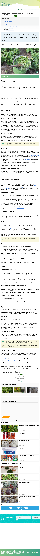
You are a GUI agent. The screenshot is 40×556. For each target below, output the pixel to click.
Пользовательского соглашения (30, 519)
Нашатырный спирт (5, 321)
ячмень (14, 224)
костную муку (11, 187)
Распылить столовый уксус (12, 26)
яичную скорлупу (19, 187)
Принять (34, 552)
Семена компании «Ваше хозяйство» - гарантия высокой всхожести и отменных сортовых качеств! (29, 426)
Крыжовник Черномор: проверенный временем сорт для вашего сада (28, 489)
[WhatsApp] (24, 378)
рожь (8, 224)
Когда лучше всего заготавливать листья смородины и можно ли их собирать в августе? (29, 467)
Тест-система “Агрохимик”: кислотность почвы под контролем (20, 394)
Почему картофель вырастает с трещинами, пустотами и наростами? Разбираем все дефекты (27, 497)
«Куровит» (35, 185)
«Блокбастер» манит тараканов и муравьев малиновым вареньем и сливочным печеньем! (29, 433)
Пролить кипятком (10, 24)
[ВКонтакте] (16, 378)
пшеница (18, 224)
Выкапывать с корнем (11, 23)
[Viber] (22, 378)
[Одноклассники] (18, 378)
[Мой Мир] (20, 378)
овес (11, 224)
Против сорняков (8, 21)
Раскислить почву (10, 30)
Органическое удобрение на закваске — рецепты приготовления (32, 394)
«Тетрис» (4, 365)
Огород (22, 374)
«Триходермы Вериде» (13, 360)
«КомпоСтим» (20, 208)
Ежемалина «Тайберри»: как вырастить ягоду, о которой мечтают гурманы (28, 474)
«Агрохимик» (28, 159)
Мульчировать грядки (11, 28)
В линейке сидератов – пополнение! (24, 440)
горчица (11, 228)
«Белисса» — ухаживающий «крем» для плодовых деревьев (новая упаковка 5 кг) (28, 448)
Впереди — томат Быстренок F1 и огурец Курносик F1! (26, 455)
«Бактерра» (4, 358)
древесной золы (35, 155)
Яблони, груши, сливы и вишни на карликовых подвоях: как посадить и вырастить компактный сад (27, 482)
